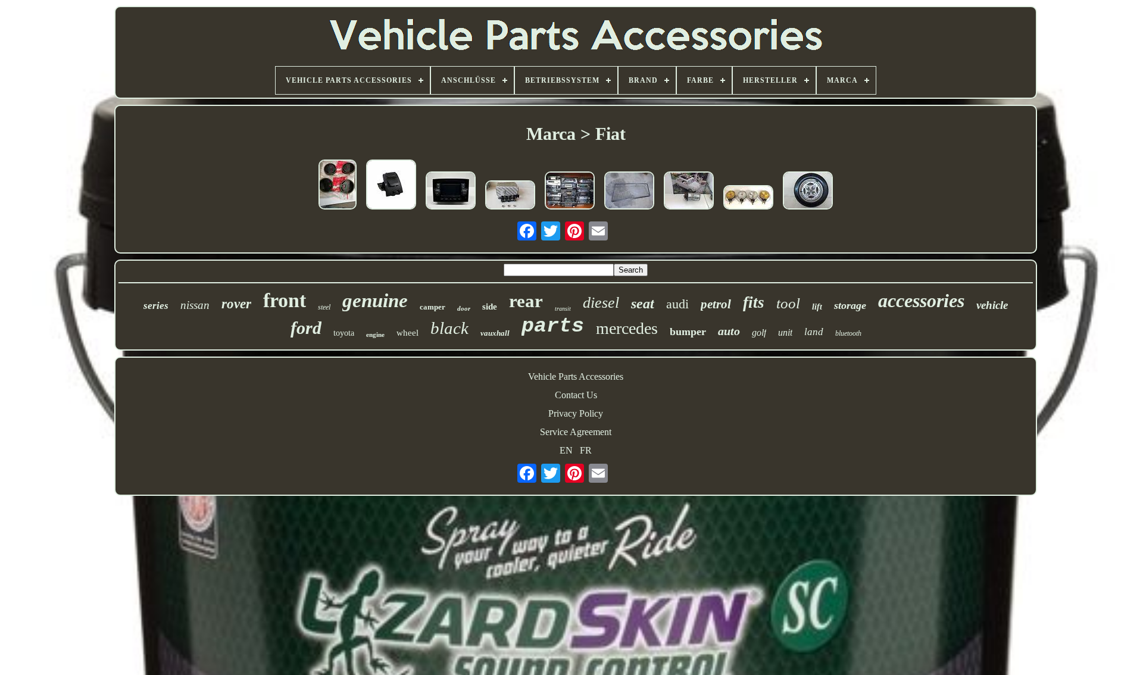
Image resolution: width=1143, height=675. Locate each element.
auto (729, 331)
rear (526, 300)
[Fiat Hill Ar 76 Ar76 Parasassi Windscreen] (629, 191)
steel (324, 307)
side (489, 306)
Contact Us (576, 395)
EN (566, 450)
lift (817, 306)
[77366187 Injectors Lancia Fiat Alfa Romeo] (510, 196)
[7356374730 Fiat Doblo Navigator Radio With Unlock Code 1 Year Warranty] (450, 191)
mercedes (627, 328)
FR (586, 450)
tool (788, 303)
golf (759, 332)
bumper (688, 332)
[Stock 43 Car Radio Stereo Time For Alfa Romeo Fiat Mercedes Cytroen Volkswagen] (569, 191)
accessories (921, 300)
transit (563, 308)
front (284, 300)
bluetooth (848, 333)
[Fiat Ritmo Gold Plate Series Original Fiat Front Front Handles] (337, 185)
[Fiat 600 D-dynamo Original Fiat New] (688, 191)
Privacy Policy (575, 413)
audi (677, 303)
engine (375, 334)
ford (306, 328)
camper (432, 306)
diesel (601, 302)
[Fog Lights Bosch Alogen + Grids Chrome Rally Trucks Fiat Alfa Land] (748, 198)
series (155, 305)
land (813, 332)
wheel (407, 333)
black (449, 328)
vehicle (992, 305)
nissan (195, 305)
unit (785, 332)
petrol (716, 304)
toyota (343, 333)
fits (753, 302)
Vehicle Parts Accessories (575, 376)
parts (552, 326)
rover (236, 303)
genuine (375, 300)
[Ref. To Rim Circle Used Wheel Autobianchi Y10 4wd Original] (807, 191)
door (463, 308)
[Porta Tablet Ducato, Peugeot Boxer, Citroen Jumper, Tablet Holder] (391, 185)
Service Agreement (575, 432)
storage (850, 305)
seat (642, 303)
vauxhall (495, 333)
